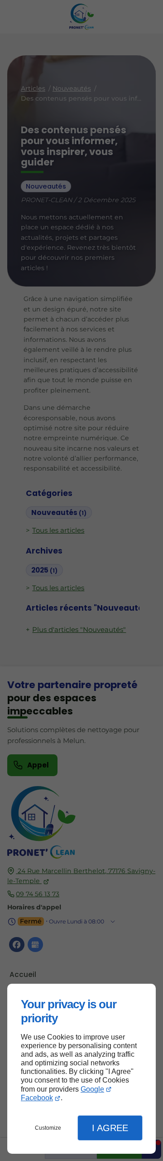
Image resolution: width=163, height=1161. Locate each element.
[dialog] (81, 1069)
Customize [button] (48, 1128)
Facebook (37, 1098)
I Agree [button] (110, 1128)
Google (92, 1089)
